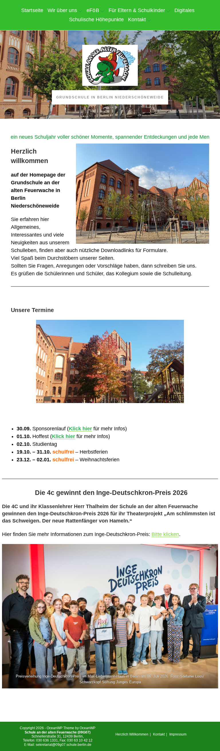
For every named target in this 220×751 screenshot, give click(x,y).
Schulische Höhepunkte (96, 19)
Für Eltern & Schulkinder (137, 10)
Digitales (184, 10)
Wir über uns (62, 10)
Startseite (32, 10)
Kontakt (137, 19)
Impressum (177, 734)
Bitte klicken (165, 534)
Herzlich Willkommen (131, 734)
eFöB (93, 10)
